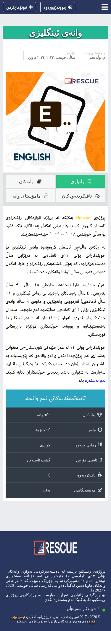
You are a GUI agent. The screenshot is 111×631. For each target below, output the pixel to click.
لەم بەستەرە (95, 380)
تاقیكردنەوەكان (77, 195)
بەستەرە (60, 599)
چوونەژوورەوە (55, 7)
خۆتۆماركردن (17, 7)
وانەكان (26, 181)
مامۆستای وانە (26, 195)
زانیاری (77, 181)
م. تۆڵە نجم (97, 57)
